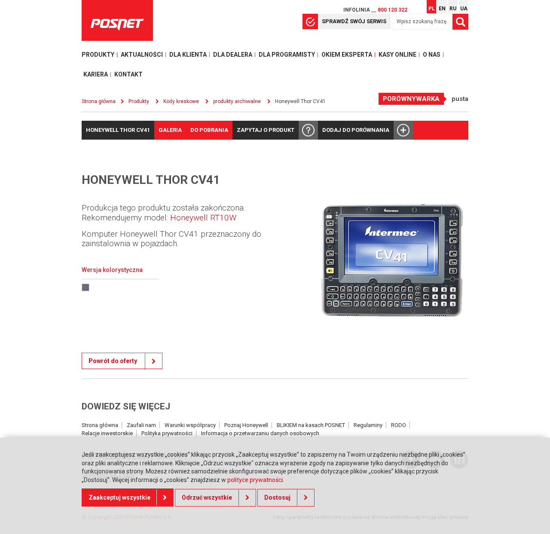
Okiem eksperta (346, 54)
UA (464, 9)
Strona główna (100, 425)
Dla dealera (232, 54)
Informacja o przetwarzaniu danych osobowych (260, 433)
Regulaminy (368, 425)
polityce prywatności (255, 479)
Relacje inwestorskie (107, 433)
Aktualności (142, 54)
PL (431, 9)
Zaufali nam (141, 425)
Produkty (98, 54)
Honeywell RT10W (203, 218)
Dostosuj (277, 497)
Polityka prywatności (166, 433)
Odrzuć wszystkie (207, 497)
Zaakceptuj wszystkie (119, 497)
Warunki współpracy (190, 425)
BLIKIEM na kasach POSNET (311, 425)
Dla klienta (188, 54)
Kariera (95, 74)
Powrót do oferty (113, 360)
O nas (431, 54)
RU (452, 9)
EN (442, 9)
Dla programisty (287, 54)
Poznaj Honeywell (246, 425)
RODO (398, 425)
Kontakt (128, 74)
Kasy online (397, 54)
